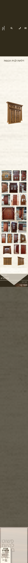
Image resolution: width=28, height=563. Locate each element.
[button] (25, 28)
